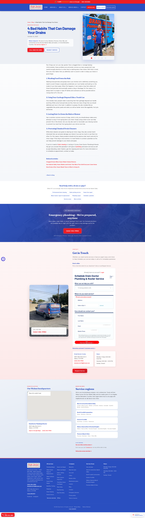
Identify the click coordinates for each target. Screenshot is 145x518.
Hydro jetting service (75, 192)
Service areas (67, 199)
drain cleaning (62, 144)
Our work (71, 472)
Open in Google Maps (35, 430)
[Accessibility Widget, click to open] (3, 259)
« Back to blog (50, 175)
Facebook (29, 496)
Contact (71, 489)
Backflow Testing (51, 486)
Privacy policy (72, 495)
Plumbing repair (76, 195)
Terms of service (73, 498)
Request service (52, 50)
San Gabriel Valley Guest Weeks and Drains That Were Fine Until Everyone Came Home (71, 164)
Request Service (101, 7)
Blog (33, 22)
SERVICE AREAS (72, 7)
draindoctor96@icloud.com (82, 363)
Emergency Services (74, 492)
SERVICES (52, 7)
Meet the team (72, 470)
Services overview (51, 498)
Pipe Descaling (60, 492)
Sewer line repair (87, 192)
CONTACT (83, 7)
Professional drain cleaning (60, 192)
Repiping (49, 489)
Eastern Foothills (90, 477)
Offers (58, 498)
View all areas (89, 467)
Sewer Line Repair (61, 467)
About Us (71, 467)
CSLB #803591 (31, 493)
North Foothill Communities (93, 474)
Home (29, 22)
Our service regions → (40, 44)
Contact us (89, 447)
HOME (46, 7)
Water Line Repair (61, 470)
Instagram (35, 496)
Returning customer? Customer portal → (84, 348)
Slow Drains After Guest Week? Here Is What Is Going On (62, 167)
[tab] (91, 58)
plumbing (78, 146)
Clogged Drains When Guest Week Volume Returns (61, 162)
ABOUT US (62, 7)
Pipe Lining (59, 487)
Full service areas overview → (84, 451)
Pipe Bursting (60, 489)
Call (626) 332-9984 (35, 50)
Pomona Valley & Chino (92, 485)
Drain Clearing (50, 491)
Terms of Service (86, 506)
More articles (77, 199)
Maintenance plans (73, 481)
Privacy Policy (77, 506)
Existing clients (111, 7)
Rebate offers (72, 478)
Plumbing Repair (51, 467)
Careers (71, 484)
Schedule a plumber (89, 195)
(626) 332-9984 (91, 7)
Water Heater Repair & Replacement (50, 471)
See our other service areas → (84, 444)
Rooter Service (50, 494)
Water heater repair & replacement (60, 195)
